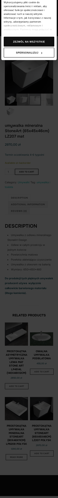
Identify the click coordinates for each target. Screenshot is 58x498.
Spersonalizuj (27, 52)
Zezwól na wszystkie (29, 41)
